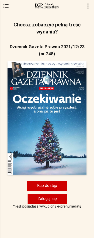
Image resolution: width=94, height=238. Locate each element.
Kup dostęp (47, 185)
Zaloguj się (47, 198)
